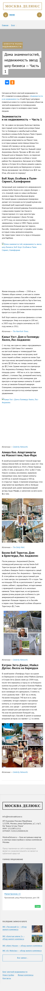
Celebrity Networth (20, 447)
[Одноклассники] (12, 82)
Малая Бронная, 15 (12, 894)
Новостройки (8, 975)
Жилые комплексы (25, 975)
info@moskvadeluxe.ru (12, 816)
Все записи (22, 958)
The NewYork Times (20, 331)
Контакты (6, 978)
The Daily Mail (18, 547)
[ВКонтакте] (7, 82)
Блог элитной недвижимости (14, 972)
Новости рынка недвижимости (12, 45)
